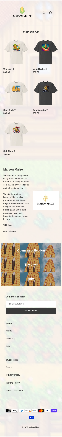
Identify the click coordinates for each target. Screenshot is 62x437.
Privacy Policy (13, 375)
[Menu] (57, 12)
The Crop (10, 338)
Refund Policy (13, 382)
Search (9, 367)
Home (9, 330)
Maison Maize (34, 427)
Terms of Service (14, 390)
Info (8, 346)
